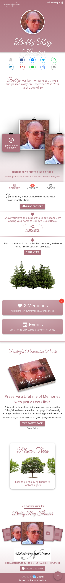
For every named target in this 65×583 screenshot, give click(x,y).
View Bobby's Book (32, 423)
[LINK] (54, 67)
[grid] (32, 142)
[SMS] (32, 67)
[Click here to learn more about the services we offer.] (32, 554)
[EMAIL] (22, 67)
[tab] (14, 186)
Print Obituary (34, 206)
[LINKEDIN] (11, 67)
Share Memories (34, 568)
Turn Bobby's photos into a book (32, 172)
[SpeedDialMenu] (58, 575)
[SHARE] (43, 67)
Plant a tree (32, 252)
